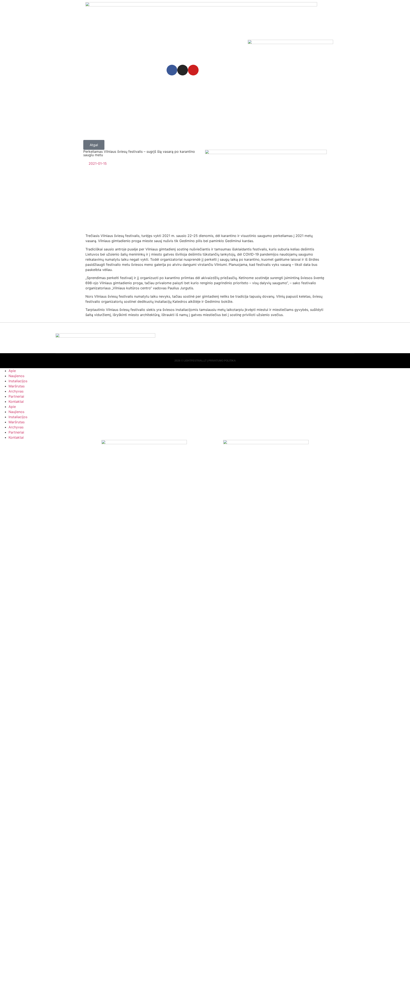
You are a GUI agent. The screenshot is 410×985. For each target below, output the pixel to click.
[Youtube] (193, 70)
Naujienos (16, 376)
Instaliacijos (18, 381)
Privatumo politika (222, 360)
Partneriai (16, 396)
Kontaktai (16, 401)
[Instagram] (182, 70)
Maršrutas (17, 386)
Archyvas (16, 391)
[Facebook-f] (172, 70)
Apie (12, 371)
